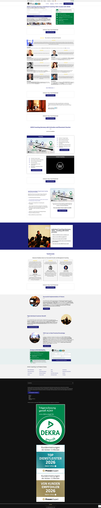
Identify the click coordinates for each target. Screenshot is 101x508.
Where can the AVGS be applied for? (60, 236)
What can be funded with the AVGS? (60, 238)
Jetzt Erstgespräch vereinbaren (33, 392)
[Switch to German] (55, 1)
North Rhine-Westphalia (54, 373)
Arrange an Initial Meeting (68, 3)
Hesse (52, 371)
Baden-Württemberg (31, 369)
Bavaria (40, 369)
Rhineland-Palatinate (42, 373)
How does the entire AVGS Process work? (61, 243)
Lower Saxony (30, 373)
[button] (61, 235)
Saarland (64, 373)
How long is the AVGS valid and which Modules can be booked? (61, 241)
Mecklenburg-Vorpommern (67, 371)
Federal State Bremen (31, 371)
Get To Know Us (46, 308)
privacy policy (63, 358)
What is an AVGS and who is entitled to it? (61, 234)
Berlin (52, 369)
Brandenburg (65, 369)
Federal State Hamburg (42, 371)
